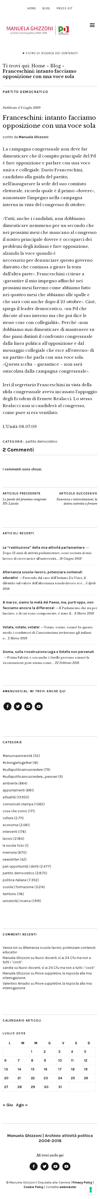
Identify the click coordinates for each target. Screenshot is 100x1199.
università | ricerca (17, 901)
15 (32, 1069)
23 (46, 1078)
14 (19, 1069)
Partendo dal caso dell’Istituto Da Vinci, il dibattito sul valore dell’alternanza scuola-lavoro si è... (44, 577)
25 (73, 1078)
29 (33, 1087)
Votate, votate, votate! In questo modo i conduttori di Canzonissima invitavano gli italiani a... (48, 632)
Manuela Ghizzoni (34, 137)
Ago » (22, 1104)
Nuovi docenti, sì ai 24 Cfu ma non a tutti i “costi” (57, 968)
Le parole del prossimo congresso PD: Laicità (24, 498)
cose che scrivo (15, 811)
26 (86, 1078)
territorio (9, 894)
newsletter (11, 859)
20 (6, 1078)
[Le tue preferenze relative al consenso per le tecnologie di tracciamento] (91, 1190)
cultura (8, 818)
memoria (10, 852)
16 (45, 1069)
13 (6, 1069)
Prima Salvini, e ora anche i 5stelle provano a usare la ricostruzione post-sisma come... (48, 657)
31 (60, 1087)
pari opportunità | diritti (21, 866)
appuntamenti (14, 790)
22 (33, 1078)
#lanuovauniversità (17, 756)
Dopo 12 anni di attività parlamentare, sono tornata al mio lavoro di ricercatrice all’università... (47, 553)
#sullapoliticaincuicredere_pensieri (30, 777)
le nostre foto (13, 846)
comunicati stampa (18, 804)
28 (20, 1087)
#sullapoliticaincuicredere (23, 770)
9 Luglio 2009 (31, 108)
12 (85, 1060)
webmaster (67, 1187)
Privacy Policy (82, 1182)
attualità (9, 797)
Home (31, 8)
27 (6, 1087)
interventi (10, 832)
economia (10, 825)
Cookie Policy (33, 1187)
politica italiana (14, 880)
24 (60, 1078)
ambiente (10, 783)
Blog (46, 8)
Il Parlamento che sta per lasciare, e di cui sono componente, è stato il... (50, 608)
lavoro (8, 839)
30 (46, 1087)
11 (72, 1060)
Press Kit (65, 8)
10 (60, 1060)
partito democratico (25, 92)
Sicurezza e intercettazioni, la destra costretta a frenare (77, 498)
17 (60, 1069)
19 (85, 1069)
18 (73, 1069)
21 (19, 1078)
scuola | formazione (18, 887)
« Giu (8, 1104)
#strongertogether (17, 763)
